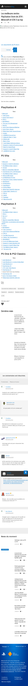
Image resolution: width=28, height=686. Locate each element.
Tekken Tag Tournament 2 (10, 237)
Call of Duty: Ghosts (8, 129)
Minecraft (5, 113)
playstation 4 (11, 292)
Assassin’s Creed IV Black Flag (11, 149)
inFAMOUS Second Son (9, 135)
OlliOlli (5, 195)
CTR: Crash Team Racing (9, 268)
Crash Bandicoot (6, 260)
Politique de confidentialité (18, 678)
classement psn (21, 288)
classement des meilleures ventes (8, 288)
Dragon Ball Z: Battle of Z (10, 191)
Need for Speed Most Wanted (11, 169)
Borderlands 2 (7, 183)
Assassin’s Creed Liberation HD (11, 243)
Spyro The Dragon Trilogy (9, 276)
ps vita (2, 295)
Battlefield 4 (6, 121)
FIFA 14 (5, 193)
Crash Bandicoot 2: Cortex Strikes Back (13, 262)
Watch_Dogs (6, 141)
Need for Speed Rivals (9, 147)
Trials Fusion (6, 115)
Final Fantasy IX (7, 270)
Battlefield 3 (6, 239)
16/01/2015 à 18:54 (10, 404)
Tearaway (5, 197)
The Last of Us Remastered (10, 123)
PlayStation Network (19, 292)
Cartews (8, 49)
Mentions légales (6, 681)
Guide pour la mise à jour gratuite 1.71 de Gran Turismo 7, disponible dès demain (20, 621)
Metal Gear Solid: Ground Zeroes (12, 131)
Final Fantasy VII (7, 266)
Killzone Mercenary (8, 175)
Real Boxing (6, 181)
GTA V (4, 218)
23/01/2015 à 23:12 (9, 513)
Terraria (5, 167)
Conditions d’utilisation (4, 678)
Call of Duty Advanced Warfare (11, 127)
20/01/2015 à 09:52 (10, 495)
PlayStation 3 (4, 292)
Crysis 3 (5, 225)
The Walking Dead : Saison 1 (10, 165)
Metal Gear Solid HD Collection (11, 189)
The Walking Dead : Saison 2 (10, 173)
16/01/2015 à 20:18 (9, 439)
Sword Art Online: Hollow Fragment (13, 179)
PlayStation (9, 6)
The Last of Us (7, 249)
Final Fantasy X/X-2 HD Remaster (12, 171)
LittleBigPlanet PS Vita (9, 177)
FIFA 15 (4, 119)
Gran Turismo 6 (7, 229)
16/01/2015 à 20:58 (9, 457)
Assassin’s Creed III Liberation (11, 164)
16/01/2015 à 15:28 (9, 388)
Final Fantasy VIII (7, 274)
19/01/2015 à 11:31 (10, 474)
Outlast (5, 133)
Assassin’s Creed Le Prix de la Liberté (13, 145)
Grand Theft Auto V (8, 117)
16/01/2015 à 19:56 (9, 420)
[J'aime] (21, 544)
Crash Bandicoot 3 (7, 264)
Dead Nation (6, 185)
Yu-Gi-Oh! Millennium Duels (10, 241)
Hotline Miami (7, 187)
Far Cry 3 (5, 216)
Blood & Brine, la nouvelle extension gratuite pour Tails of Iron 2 (20, 607)
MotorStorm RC (7, 199)
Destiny (5, 125)
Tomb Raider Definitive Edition (11, 143)
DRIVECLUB (6, 139)
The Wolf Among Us (8, 235)
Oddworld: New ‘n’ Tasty (9, 137)
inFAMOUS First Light (9, 151)
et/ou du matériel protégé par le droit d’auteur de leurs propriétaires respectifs (13, 669)
